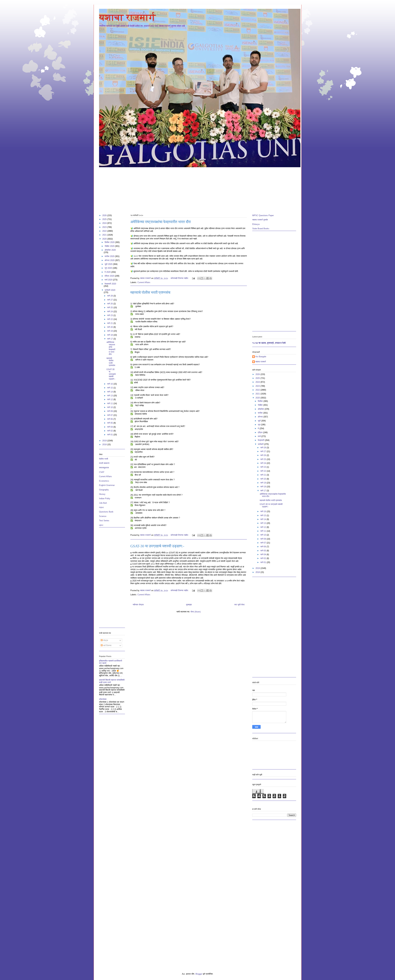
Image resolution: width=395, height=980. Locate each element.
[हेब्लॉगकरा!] (201, 278)
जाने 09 (110, 411)
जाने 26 (110, 303)
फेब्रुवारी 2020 (110, 284)
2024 (104, 223)
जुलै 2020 (109, 264)
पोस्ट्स (105, 640)
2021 (104, 235)
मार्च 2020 (109, 280)
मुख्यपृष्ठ (189, 604)
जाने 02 (110, 431)
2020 (104, 239)
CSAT (101, 472)
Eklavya (256, 224)
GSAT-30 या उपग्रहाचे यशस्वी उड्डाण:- (157, 546)
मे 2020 (108, 272)
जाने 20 (110, 327)
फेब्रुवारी (261, 440)
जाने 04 (110, 427)
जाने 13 (110, 395)
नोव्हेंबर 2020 (110, 246)
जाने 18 (110, 335)
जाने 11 (110, 403)
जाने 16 (110, 384)
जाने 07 (110, 415)
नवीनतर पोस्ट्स (138, 604)
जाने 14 (110, 392)
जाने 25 (110, 307)
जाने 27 (110, 300)
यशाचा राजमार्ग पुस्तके (260, 220)
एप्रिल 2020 (110, 276)
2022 (104, 231)
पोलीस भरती (103, 459)
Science (102, 516)
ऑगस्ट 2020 (110, 260)
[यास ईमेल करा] (198, 278)
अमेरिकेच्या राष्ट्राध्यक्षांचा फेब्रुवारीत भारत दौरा (160, 222)
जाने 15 (110, 388)
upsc (101, 525)
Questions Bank (106, 512)
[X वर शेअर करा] (204, 278)
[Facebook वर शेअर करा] (207, 278)
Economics (104, 481)
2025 (104, 219)
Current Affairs (143, 282)
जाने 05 (110, 423)
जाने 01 (110, 434)
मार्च (259, 436)
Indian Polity (104, 498)
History (102, 494)
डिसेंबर (260, 401)
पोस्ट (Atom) (196, 612)
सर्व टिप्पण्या (107, 645)
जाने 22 (110, 319)
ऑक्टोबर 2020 (110, 250)
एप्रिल (260, 432)
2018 (104, 444)
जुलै (259, 421)
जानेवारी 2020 (110, 290)
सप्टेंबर (260, 413)
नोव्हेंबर (260, 405)
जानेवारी (261, 444)
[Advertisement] (191, 189)
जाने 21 (110, 323)
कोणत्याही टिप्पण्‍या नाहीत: (180, 278)
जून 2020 (109, 268)
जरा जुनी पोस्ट (239, 604)
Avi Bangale (260, 356)
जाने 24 (110, 311)
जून (259, 424)
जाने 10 (110, 407)
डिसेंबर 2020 (110, 242)
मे (259, 428)
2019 (104, 440)
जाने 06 (110, 419)
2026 (104, 215)
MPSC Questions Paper (263, 215)
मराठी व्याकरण (104, 463)
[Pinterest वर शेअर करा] (210, 278)
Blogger (198, 974)
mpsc (101, 507)
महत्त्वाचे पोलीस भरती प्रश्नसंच (150, 292)
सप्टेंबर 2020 (110, 256)
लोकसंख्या (102, 699)
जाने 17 (110, 339)
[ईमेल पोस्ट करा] (193, 278)
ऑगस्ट (260, 417)
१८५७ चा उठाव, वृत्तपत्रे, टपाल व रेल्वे (269, 343)
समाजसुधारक (104, 467)
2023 (104, 227)
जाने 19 (110, 331)
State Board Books (260, 228)
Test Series (104, 520)
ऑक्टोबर (261, 409)
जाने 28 (110, 296)
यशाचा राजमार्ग (127, 17)
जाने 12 (110, 399)
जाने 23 (110, 315)
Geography (104, 490)
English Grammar (107, 485)
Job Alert (103, 503)
